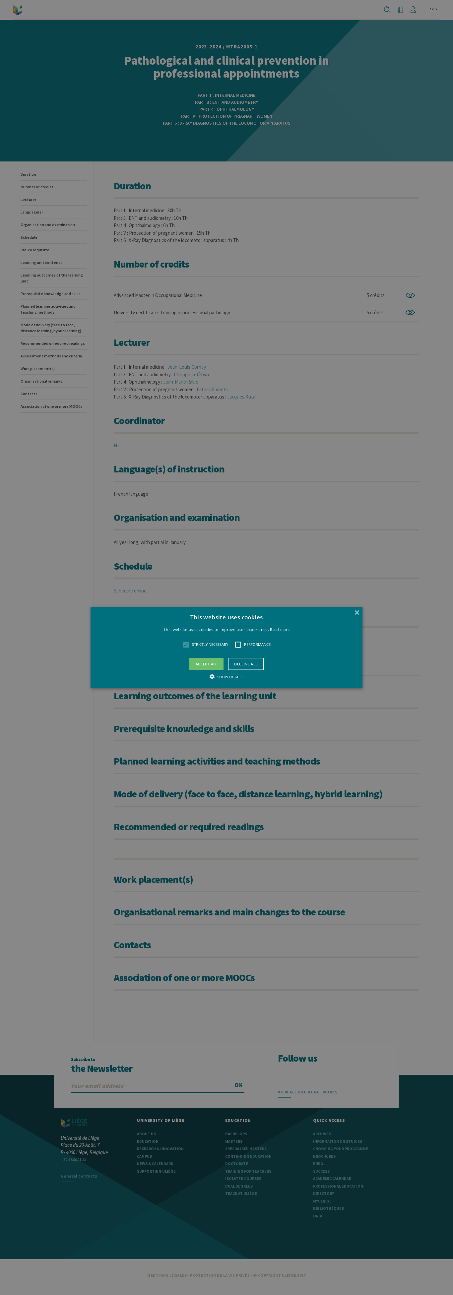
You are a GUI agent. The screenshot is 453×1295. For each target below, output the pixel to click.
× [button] (356, 612)
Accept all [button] (207, 663)
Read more (280, 629)
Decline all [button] (245, 663)
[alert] (226, 647)
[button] (226, 647)
